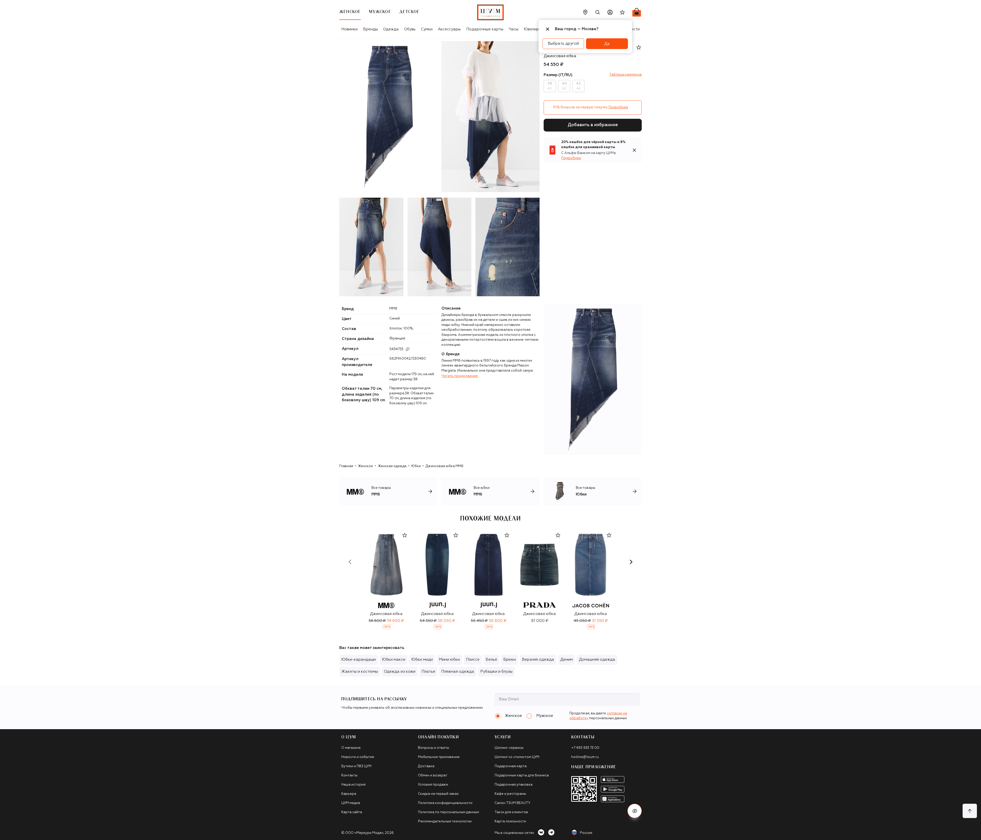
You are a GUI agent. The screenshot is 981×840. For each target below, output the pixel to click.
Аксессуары (449, 29)
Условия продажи (433, 784)
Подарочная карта (511, 766)
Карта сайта (351, 812)
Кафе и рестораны (510, 794)
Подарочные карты (484, 29)
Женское (365, 466)
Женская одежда (392, 466)
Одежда (391, 29)
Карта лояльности (510, 821)
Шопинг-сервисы (509, 748)
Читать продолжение (459, 376)
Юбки (416, 466)
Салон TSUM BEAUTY (512, 803)
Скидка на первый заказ (438, 794)
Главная (346, 466)
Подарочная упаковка (513, 784)
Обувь (410, 29)
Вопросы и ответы (433, 748)
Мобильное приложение (439, 757)
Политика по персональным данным (448, 812)
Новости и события (357, 757)
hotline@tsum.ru (585, 757)
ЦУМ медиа (350, 803)
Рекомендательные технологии (445, 821)
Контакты (349, 775)
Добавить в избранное (593, 125)
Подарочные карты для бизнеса (522, 775)
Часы (513, 29)
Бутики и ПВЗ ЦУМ (356, 766)
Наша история (353, 784)
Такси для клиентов (511, 812)
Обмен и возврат (432, 775)
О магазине (351, 748)
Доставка (426, 766)
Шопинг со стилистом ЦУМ (517, 757)
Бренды (370, 29)
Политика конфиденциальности (445, 803)
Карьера (348, 794)
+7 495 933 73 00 (585, 748)
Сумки (427, 29)
